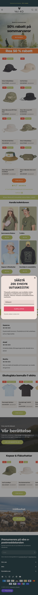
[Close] (35, 278)
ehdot (18, 314)
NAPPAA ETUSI (19, 309)
